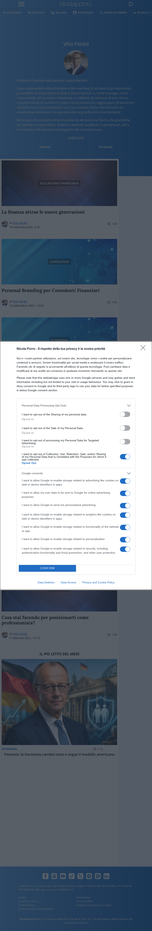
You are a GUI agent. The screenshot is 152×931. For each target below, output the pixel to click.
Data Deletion (46, 582)
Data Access (68, 582)
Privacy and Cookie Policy (98, 582)
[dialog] (76, 465)
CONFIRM (47, 568)
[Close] (144, 349)
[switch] (125, 414)
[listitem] (76, 405)
